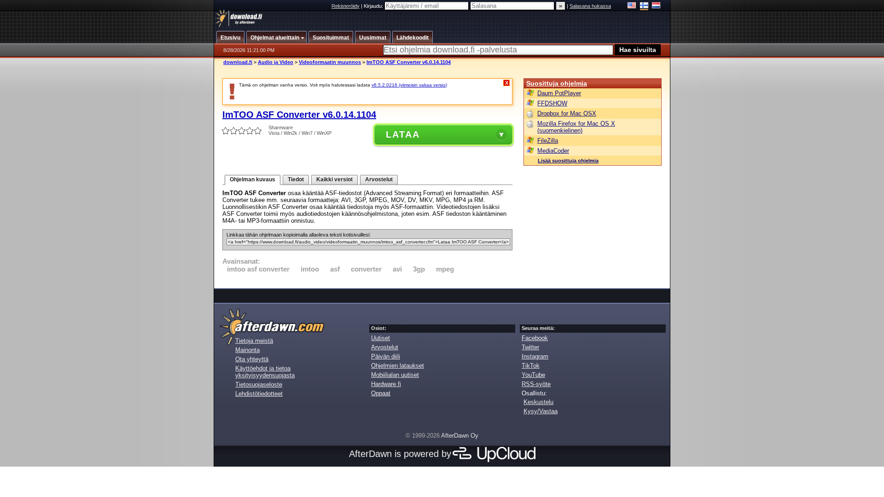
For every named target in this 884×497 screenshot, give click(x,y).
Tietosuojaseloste (258, 384)
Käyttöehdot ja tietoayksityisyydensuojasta (265, 372)
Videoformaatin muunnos (330, 62)
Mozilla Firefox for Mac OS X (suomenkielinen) (576, 127)
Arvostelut (379, 179)
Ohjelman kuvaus (252, 179)
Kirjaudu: (374, 6)
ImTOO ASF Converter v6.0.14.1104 (408, 62)
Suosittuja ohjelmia (556, 83)
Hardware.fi (386, 384)
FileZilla (547, 140)
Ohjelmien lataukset (397, 365)
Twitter (530, 347)
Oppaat (380, 393)
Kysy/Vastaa (540, 411)
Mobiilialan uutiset (395, 374)
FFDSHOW (552, 103)
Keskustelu (538, 402)
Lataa (403, 134)
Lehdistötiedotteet (259, 393)
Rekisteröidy (346, 6)
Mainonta (247, 350)
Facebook (535, 338)
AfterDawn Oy (459, 435)
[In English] (632, 6)
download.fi (237, 62)
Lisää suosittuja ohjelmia (568, 160)
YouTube (533, 374)
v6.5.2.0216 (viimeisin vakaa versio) (409, 84)
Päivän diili (385, 356)
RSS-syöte (536, 384)
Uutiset (380, 338)
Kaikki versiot (334, 179)
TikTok (531, 365)
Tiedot (296, 179)
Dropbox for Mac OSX (566, 113)
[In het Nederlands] (656, 6)
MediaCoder (553, 150)
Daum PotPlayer (559, 93)
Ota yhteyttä (251, 359)
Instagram (535, 356)
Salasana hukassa (590, 6)
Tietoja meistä (254, 340)
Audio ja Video (275, 62)
